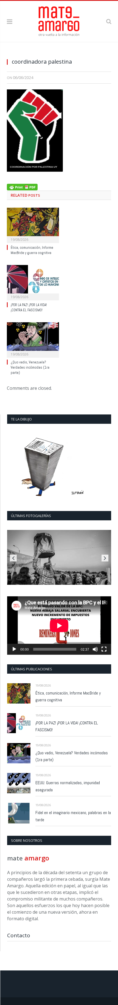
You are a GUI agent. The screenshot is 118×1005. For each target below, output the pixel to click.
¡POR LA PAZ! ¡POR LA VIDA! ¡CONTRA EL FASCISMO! (29, 307)
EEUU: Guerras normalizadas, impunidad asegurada (67, 786)
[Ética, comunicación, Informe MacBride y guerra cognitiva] (33, 225)
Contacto (18, 935)
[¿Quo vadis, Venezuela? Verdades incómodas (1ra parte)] (33, 339)
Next (105, 558)
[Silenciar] (95, 649)
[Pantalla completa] (104, 649)
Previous (13, 558)
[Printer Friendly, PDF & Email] (22, 186)
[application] (59, 625)
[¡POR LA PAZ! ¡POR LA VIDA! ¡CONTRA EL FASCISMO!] (33, 282)
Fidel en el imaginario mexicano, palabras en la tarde (73, 816)
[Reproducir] (14, 649)
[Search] (108, 21)
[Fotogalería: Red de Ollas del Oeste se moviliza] (59, 557)
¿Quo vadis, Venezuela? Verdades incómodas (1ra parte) (30, 367)
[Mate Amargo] (59, 20)
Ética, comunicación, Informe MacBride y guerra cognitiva (32, 250)
